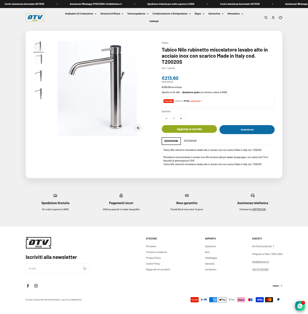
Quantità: (166, 111)
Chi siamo (151, 246)
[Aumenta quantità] (181, 118)
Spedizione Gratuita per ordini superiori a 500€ (166, 4)
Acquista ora (247, 129)
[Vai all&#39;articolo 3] (38, 75)
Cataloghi (154, 21)
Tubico (165, 42)
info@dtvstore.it (260, 261)
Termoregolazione (136, 13)
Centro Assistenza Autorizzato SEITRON (20, 4)
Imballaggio (211, 257)
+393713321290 (258, 209)
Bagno (198, 13)
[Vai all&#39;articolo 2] (38, 59)
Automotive (214, 13)
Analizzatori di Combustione (79, 13)
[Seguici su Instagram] (36, 286)
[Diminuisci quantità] (166, 118)
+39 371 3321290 (260, 269)
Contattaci (210, 269)
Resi (207, 252)
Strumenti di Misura (110, 13)
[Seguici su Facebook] (28, 286)
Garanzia (209, 263)
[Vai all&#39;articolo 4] (38, 93)
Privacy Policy (153, 257)
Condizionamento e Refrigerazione (170, 13)
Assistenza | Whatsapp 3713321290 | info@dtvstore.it (91, 4)
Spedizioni (210, 246)
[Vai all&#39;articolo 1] (38, 46)
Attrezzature (233, 13)
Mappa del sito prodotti (158, 269)
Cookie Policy (153, 263)
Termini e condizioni (156, 252)
